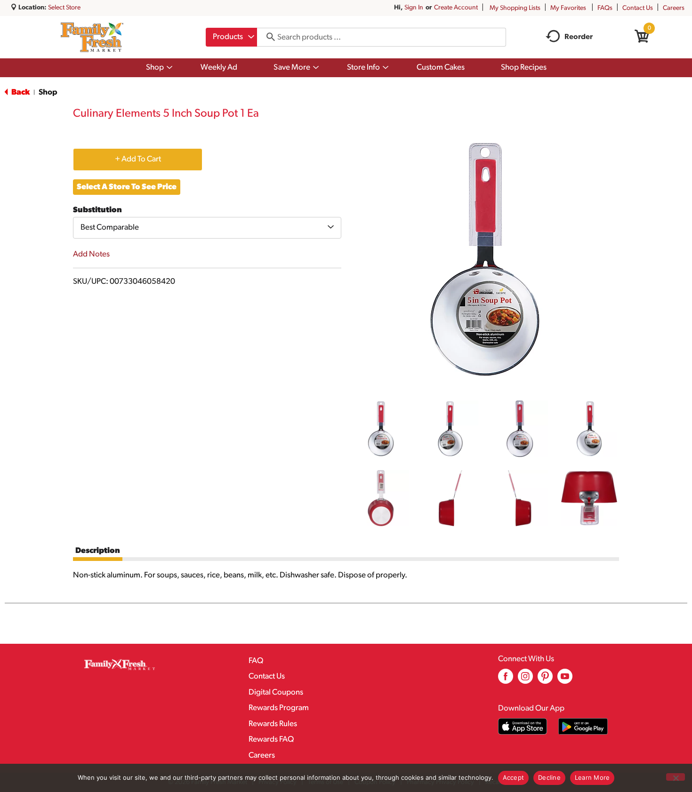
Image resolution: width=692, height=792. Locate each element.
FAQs (604, 8)
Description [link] (97, 551)
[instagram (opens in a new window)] (525, 680)
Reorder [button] (578, 37)
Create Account (456, 7)
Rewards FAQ (271, 740)
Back (20, 92)
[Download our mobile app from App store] (522, 726)
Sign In (413, 7)
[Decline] (675, 777)
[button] (381, 429)
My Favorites (568, 8)
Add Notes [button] (91, 254)
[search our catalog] (267, 37)
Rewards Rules (273, 724)
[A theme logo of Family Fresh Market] (92, 37)
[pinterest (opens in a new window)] (545, 680)
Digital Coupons (276, 692)
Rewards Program (279, 708)
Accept (513, 777)
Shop (48, 92)
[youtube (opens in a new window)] (564, 680)
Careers (673, 8)
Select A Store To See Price (127, 187)
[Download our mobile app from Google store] (583, 726)
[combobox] (231, 37)
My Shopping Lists (515, 8)
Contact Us (637, 8)
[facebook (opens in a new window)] (505, 680)
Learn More (592, 777)
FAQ (256, 661)
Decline (549, 777)
